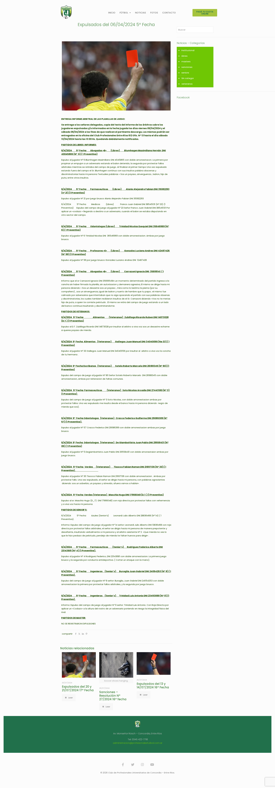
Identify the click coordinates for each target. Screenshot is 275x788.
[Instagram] (142, 764)
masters (185, 61)
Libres (184, 55)
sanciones (186, 67)
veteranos (186, 83)
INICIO (111, 12)
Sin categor (187, 78)
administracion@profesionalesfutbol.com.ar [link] (137, 743)
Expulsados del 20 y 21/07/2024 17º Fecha (78, 688)
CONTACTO (169, 12)
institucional (187, 50)
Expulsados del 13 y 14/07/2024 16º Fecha (153, 685)
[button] (125, 12)
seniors (185, 72)
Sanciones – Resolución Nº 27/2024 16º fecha (112, 695)
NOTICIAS (140, 12)
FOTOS (154, 12)
